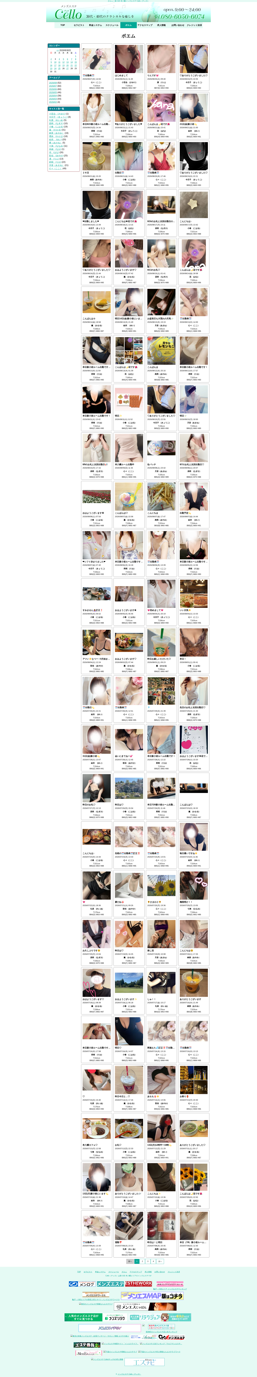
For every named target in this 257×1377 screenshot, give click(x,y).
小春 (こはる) (56, 127)
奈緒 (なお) (55, 149)
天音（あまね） (56, 165)
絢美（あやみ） (56, 133)
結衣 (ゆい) (55, 139)
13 (67, 62)
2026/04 (53, 96)
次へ (160, 1261)
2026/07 (53, 86)
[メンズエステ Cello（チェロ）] (128, 12)
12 (63, 62)
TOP (63, 25)
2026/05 (53, 92)
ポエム (128, 25)
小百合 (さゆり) (57, 114)
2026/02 (53, 102)
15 (76, 62)
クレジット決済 (194, 25)
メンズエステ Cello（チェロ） (129, 1374)
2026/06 (53, 89)
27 (67, 68)
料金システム (95, 25)
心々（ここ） (55, 168)
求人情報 (161, 25)
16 (51, 65)
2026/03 (53, 99)
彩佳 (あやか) (56, 155)
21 (72, 65)
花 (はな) (54, 152)
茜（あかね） (55, 143)
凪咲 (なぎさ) (56, 123)
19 (63, 65)
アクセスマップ (144, 25)
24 (55, 68)
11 (59, 62)
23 (51, 68)
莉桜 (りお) (55, 162)
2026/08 (53, 83)
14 (72, 62)
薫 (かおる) (55, 130)
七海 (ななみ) (56, 146)
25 (59, 68)
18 (59, 65)
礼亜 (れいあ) (56, 120)
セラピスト (79, 25)
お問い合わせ (177, 25)
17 (55, 65)
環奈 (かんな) (56, 136)
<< (57, 50)
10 (55, 62)
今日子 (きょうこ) (58, 117)
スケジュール (112, 25)
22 (76, 65)
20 (67, 65)
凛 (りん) (54, 159)
